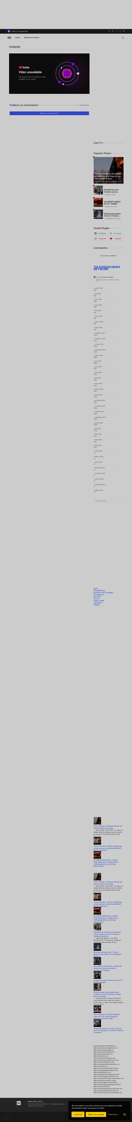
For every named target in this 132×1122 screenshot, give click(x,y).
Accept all (78, 1114)
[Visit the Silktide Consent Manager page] (124, 1114)
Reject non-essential (96, 1114)
